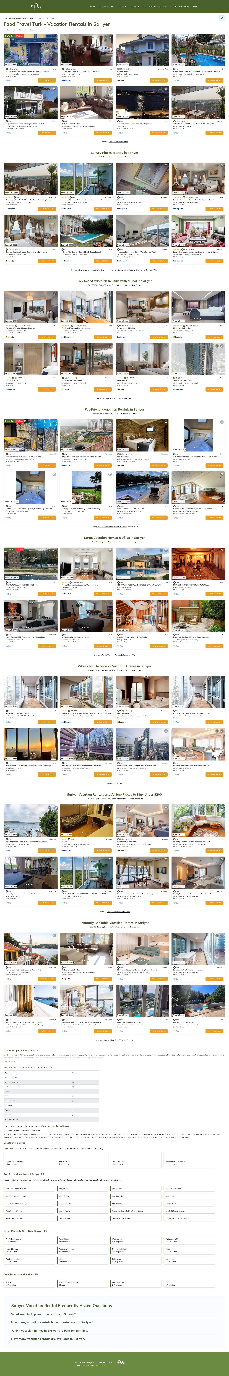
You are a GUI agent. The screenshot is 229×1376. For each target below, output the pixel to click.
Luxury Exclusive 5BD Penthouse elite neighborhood (25, 637)
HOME (93, 6)
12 (73, 1091)
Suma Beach (117, 1203)
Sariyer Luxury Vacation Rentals (91, 270)
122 (73, 1077)
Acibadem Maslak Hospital (16, 1196)
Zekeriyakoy (71, 76)
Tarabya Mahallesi (129, 257)
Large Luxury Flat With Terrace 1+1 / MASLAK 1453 (81, 456)
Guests (32, 30)
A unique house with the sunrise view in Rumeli (24, 1022)
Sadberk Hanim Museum (121, 1218)
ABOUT (122, 6)
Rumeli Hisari (184, 642)
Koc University (117, 1196)
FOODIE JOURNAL (107, 6)
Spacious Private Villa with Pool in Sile (132, 637)
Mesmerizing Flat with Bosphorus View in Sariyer (24, 970)
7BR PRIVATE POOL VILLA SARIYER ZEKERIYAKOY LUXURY (139, 585)
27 (73, 1082)
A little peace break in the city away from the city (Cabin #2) (196, 456)
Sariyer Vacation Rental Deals (118, 912)
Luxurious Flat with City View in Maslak (188, 970)
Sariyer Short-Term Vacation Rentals (118, 1040)
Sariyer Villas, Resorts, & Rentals (130, 270)
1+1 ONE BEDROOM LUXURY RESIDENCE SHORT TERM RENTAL (85, 894)
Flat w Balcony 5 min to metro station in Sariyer (192, 713)
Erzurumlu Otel (123, 380)
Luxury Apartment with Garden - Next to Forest (24, 894)
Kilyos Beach (64, 1196)
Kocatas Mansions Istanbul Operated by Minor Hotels (193, 200)
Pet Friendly (14, 1130)
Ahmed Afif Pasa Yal (14, 1218)
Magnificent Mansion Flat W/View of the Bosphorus (81, 1022)
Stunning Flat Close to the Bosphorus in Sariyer (191, 842)
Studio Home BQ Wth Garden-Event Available (23, 456)
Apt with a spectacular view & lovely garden (134, 124)
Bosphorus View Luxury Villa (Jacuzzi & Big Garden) (192, 509)
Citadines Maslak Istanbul (127, 842)
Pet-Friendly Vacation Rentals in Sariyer (111, 527)
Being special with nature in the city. (76, 637)
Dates (9, 30)
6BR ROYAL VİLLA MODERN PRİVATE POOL (21, 585)
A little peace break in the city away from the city (81, 509)
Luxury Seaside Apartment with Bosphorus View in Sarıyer (195, 252)
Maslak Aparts (123, 713)
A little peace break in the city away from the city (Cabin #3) (29, 509)
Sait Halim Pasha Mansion (16, 1189)
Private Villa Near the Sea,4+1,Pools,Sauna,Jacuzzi (81, 252)
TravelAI (78, 1366)
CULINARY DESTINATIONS (155, 6)
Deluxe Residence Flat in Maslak (18, 713)
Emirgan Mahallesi (18, 128)
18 (73, 1087)
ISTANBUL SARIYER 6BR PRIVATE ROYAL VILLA (191, 585)
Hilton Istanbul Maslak (126, 328)
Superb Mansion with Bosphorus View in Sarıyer (80, 585)
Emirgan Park (171, 1203)
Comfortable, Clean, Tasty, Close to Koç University (81, 71)
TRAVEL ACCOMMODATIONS (184, 6)
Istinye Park (63, 1189)
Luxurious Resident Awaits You (129, 1022)
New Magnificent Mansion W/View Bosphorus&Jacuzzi (26, 842)
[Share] (222, 18)
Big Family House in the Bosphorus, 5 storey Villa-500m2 (27, 71)
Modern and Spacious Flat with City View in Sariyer (137, 970)
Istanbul (8, 76)
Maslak (182, 128)
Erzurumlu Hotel (12, 380)
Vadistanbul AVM (65, 1203)
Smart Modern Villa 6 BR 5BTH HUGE (131, 509)
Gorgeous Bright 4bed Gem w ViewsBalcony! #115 (136, 252)
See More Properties (114, 783)
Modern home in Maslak (71, 124)
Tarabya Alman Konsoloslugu (177, 1218)
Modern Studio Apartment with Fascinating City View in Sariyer (86, 713)
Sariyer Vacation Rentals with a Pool (118, 398)
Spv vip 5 (120, 200)
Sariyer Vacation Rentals (118, 142)
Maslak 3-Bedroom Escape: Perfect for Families (191, 765)
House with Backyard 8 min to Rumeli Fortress (191, 637)
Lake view (25, 1130)
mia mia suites (123, 456)
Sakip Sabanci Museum (14, 1211)
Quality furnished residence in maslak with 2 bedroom (194, 894)
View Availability (47, 80)
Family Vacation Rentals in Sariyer (115, 655)
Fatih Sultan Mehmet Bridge (16, 1203)
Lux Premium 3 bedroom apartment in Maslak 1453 (81, 765)
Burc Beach (170, 1196)
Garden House (122, 71)
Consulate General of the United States (127, 1211)
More (44, 30)
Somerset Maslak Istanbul (72, 380)
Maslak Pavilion (65, 1211)
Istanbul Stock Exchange (175, 1211)
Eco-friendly (36, 1130)
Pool (6, 1130)
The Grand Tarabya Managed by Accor (21, 328)
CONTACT (134, 6)
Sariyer (14, 76)
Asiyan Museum (65, 1218)
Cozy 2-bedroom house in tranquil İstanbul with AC (25, 124)
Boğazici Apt (66, 842)
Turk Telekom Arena (173, 1189)
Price (20, 30)
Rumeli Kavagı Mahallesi (187, 513)
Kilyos (126, 76)
